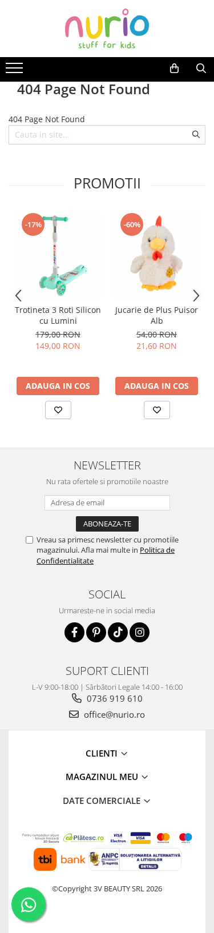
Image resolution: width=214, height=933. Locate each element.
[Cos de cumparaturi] (174, 68)
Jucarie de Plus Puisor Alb (156, 315)
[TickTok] (118, 632)
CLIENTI (103, 753)
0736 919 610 (113, 698)
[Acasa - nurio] (107, 29)
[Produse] (16, 71)
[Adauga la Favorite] (58, 410)
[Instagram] (140, 632)
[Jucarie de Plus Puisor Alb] (156, 255)
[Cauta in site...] (201, 68)
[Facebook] (74, 632)
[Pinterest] (96, 632)
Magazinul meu (103, 776)
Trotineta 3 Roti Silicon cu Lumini (58, 315)
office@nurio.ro (113, 714)
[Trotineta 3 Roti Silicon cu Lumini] (58, 255)
